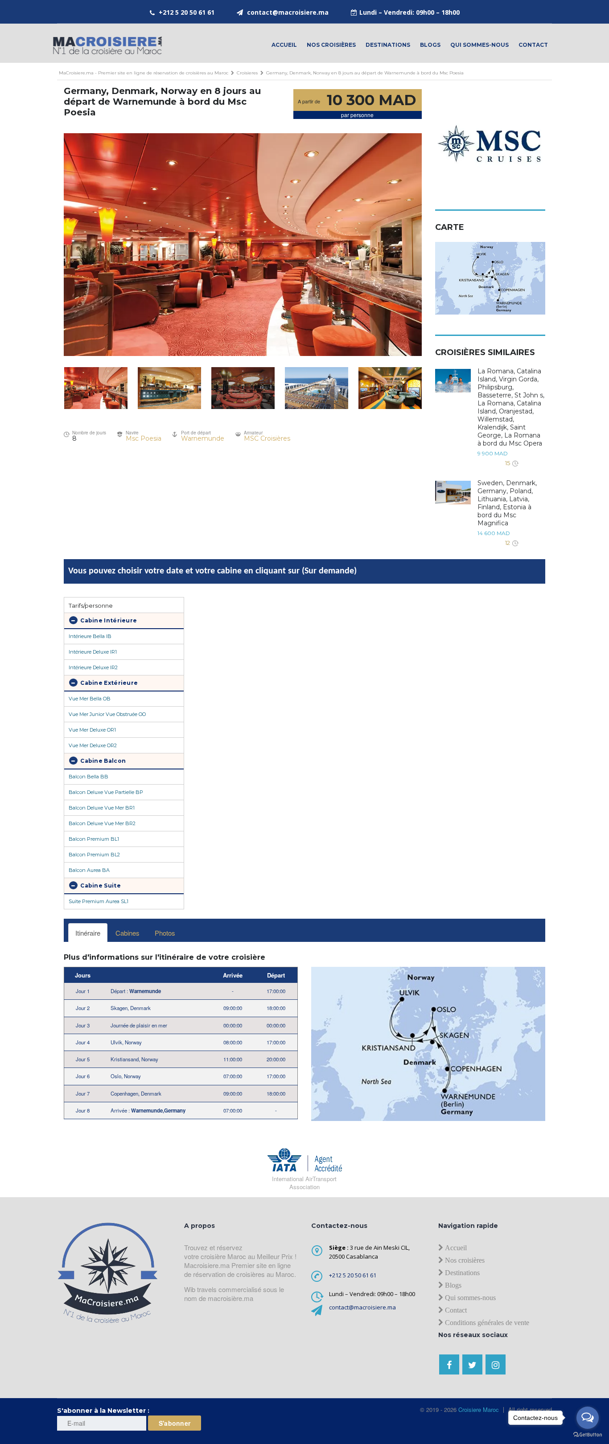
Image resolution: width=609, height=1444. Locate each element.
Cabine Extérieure (108, 682)
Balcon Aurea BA (89, 870)
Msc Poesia (143, 438)
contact (533, 44)
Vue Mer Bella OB (90, 698)
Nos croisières (331, 44)
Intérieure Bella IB (90, 636)
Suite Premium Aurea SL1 (98, 901)
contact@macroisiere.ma (288, 12)
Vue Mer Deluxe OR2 (93, 745)
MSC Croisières (267, 438)
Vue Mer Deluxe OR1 (92, 730)
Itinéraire (87, 932)
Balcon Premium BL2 (94, 854)
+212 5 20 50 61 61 (186, 12)
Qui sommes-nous (479, 44)
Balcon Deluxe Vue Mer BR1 (102, 808)
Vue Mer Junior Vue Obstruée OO (107, 714)
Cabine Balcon (102, 760)
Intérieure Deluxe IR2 (93, 667)
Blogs (430, 44)
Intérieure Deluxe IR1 (93, 652)
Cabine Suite (100, 885)
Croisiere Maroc (478, 1409)
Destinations (388, 44)
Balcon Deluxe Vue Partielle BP (106, 792)
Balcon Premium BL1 (94, 839)
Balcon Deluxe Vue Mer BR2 (102, 823)
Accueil (284, 44)
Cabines (127, 932)
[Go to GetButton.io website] (587, 1435)
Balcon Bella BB (88, 776)
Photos (165, 932)
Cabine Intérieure (108, 620)
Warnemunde (202, 438)
